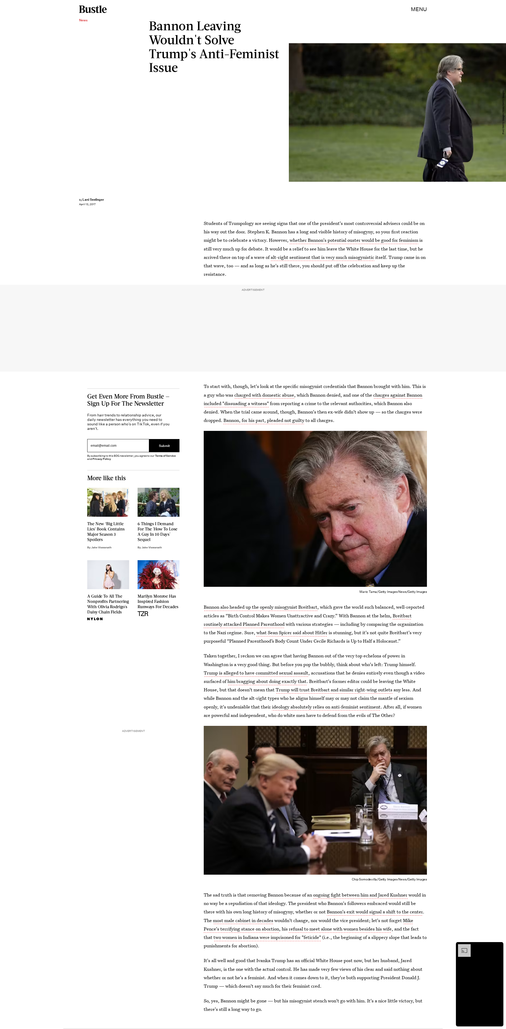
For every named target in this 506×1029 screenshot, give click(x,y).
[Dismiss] (497, 947)
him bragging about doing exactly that (266, 681)
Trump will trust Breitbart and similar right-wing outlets (334, 690)
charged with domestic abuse (264, 395)
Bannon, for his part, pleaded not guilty (263, 420)
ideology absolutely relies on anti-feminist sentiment (326, 707)
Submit (164, 446)
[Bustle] (93, 9)
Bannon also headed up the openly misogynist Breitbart (260, 607)
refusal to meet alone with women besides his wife (340, 929)
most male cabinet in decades (243, 920)
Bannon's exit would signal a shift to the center (375, 912)
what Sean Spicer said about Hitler (292, 632)
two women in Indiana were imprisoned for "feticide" (267, 937)
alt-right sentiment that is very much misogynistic (322, 257)
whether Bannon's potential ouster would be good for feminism (354, 240)
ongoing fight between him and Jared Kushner (360, 895)
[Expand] (462, 947)
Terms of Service (165, 455)
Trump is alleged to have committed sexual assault (256, 673)
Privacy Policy (102, 459)
